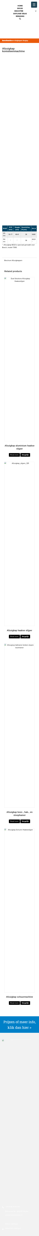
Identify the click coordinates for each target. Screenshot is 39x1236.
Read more (14, 455)
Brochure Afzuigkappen (13, 260)
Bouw (8, 40)
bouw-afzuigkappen (16, 40)
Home (4, 40)
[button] (20, 19)
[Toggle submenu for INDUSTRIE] (35, 11)
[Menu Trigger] (34, 5)
